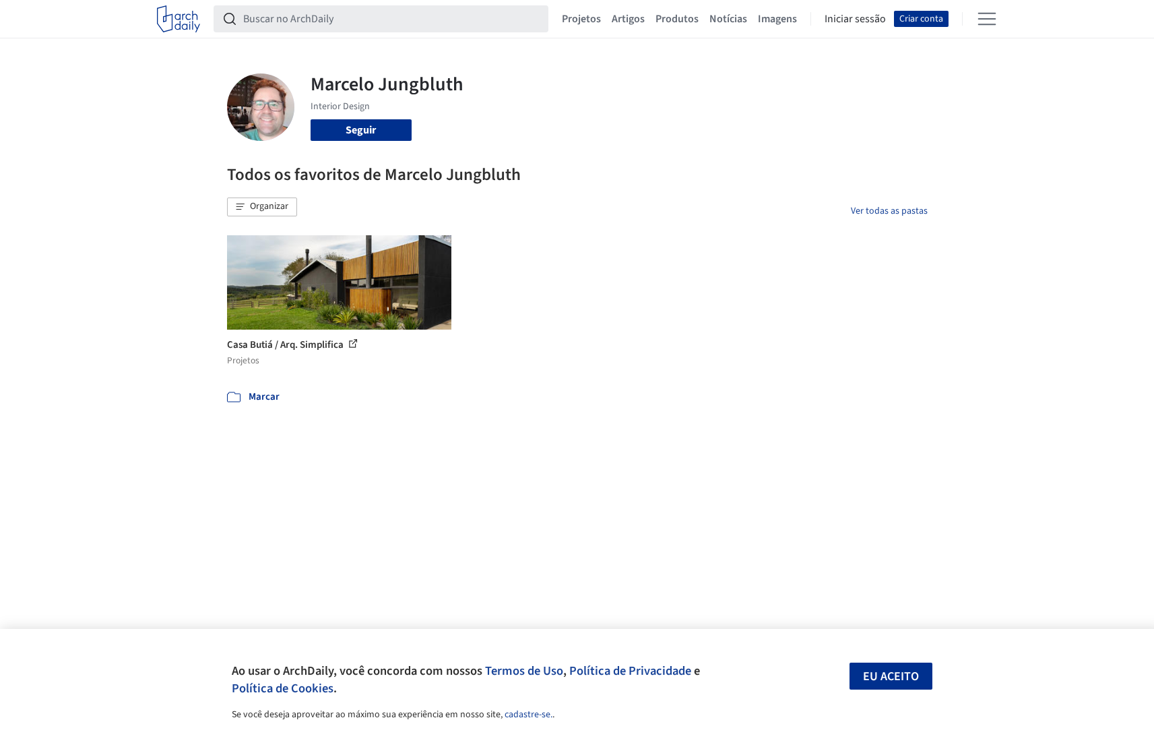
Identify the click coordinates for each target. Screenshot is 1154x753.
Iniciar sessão (855, 18)
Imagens (777, 18)
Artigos (628, 18)
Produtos (677, 18)
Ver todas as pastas (889, 211)
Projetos (581, 18)
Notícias (728, 18)
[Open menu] (987, 19)
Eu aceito (891, 676)
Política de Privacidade (630, 671)
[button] (262, 207)
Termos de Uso (524, 671)
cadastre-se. (528, 714)
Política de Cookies (282, 688)
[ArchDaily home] (178, 18)
